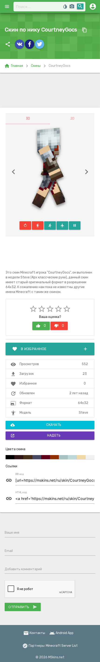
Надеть (35, 436)
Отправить (22, 607)
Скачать (35, 425)
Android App (61, 633)
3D (28, 118)
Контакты (34, 633)
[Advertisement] (50, 90)
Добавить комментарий (23, 569)
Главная (13, 66)
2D (72, 118)
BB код (19, 474)
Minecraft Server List (62, 646)
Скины (36, 66)
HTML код (21, 492)
